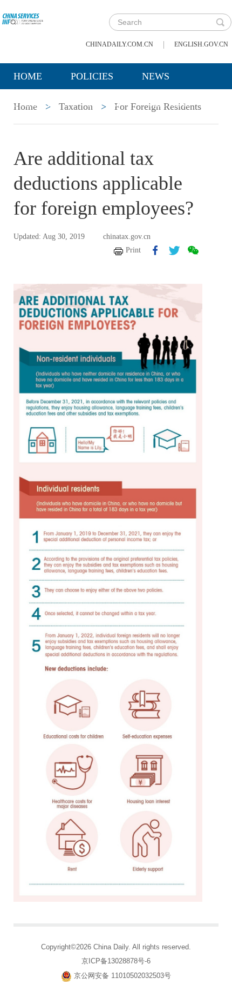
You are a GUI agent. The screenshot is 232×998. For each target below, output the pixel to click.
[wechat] (193, 250)
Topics (103, 103)
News (155, 76)
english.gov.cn (201, 44)
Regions (170, 103)
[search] (220, 22)
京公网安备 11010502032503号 (122, 976)
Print (133, 250)
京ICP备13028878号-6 (116, 961)
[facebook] (155, 250)
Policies (92, 76)
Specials (35, 103)
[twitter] (174, 250)
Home (27, 76)
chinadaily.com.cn (119, 44)
